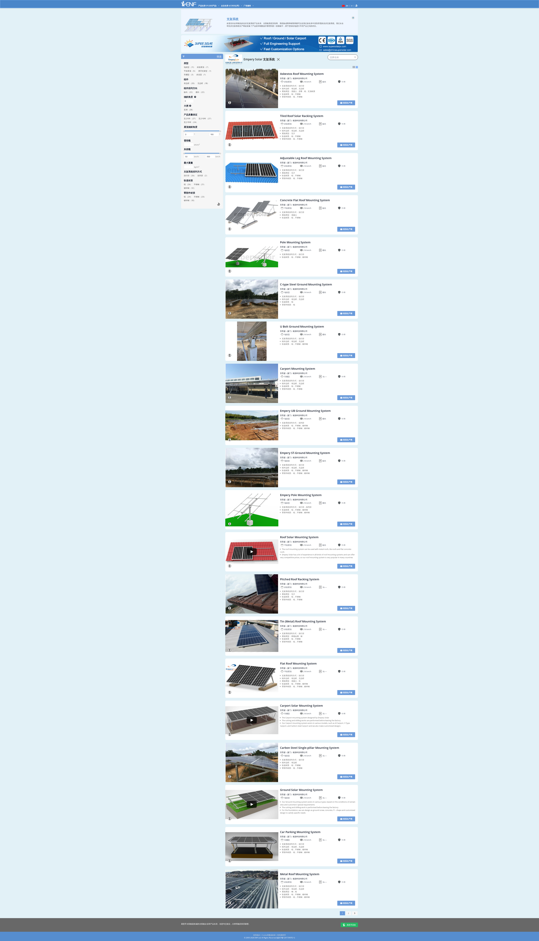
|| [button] (351, 5)
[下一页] (355, 913)
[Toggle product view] (355, 67)
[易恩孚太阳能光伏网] (188, 4)
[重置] (218, 204)
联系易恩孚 (281, 935)
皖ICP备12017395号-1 (285, 938)
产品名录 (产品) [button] (207, 5)
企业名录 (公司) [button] (230, 5)
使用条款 (256, 935)
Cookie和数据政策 (269, 935)
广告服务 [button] (247, 5)
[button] (344, 5)
